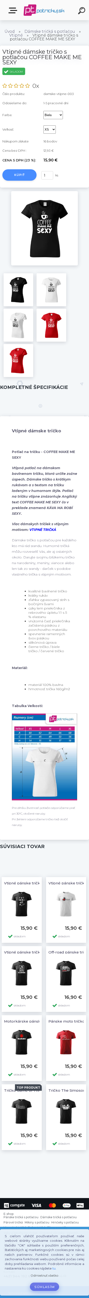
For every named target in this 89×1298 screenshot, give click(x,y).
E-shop (13, 10)
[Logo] (44, 10)
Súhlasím (44, 1287)
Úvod (10, 31)
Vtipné (16, 35)
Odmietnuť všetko (44, 1275)
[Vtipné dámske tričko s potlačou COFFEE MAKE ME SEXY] (44, 193)
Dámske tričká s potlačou (49, 31)
